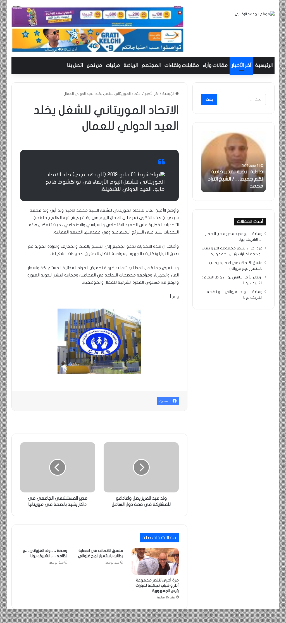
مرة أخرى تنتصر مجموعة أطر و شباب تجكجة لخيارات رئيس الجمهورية (157, 585)
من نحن (94, 65)
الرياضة (131, 65)
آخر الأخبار (241, 65)
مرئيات (113, 65)
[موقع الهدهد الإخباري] (255, 14)
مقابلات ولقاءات (182, 65)
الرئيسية (264, 65)
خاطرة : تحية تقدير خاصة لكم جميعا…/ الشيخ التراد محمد (235, 178)
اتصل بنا (75, 65)
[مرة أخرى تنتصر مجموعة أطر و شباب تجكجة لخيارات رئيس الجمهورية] (155, 561)
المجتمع (151, 65)
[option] (233, 161)
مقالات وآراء (215, 65)
